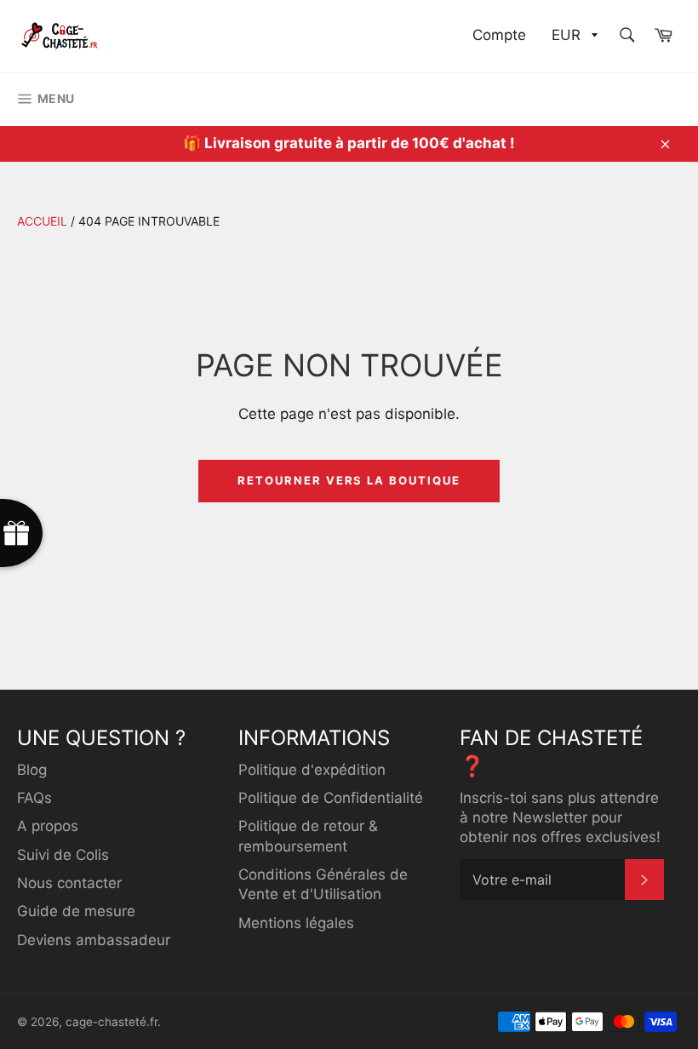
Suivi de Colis (63, 854)
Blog (32, 769)
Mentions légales (296, 922)
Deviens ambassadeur (93, 940)
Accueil (42, 221)
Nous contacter (69, 882)
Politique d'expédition (312, 769)
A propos (47, 825)
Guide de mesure (76, 911)
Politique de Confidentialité (330, 797)
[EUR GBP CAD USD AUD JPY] (573, 36)
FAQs (34, 797)
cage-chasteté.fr (111, 1022)
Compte (499, 34)
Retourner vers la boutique (349, 480)
